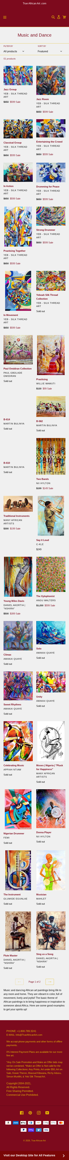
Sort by (42, 46)
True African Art (38, 1140)
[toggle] (5, 17)
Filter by (8, 46)
